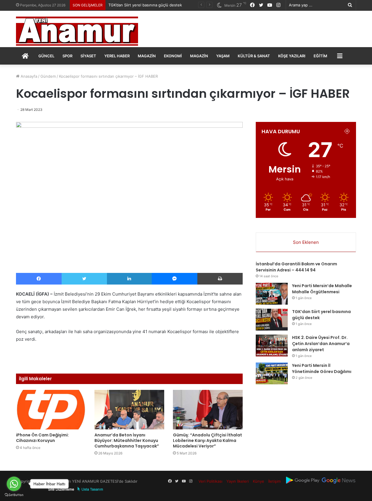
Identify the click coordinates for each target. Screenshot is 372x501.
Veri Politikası (210, 481)
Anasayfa (28, 76)
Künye (258, 481)
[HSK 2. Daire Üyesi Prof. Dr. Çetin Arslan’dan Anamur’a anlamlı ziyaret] (272, 345)
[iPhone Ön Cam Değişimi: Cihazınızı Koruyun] (51, 409)
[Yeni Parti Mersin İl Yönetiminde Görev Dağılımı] (272, 373)
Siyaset (88, 56)
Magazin (147, 56)
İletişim (274, 481)
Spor (67, 56)
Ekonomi (173, 56)
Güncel (46, 56)
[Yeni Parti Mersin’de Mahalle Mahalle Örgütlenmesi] (272, 294)
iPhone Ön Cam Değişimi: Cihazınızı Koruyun (42, 437)
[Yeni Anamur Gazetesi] (77, 31)
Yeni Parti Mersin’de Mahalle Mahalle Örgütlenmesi (322, 289)
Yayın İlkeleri (237, 481)
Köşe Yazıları (291, 56)
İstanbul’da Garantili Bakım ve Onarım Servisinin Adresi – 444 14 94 (296, 267)
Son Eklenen (306, 242)
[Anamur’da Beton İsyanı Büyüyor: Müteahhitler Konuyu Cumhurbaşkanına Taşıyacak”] (129, 409)
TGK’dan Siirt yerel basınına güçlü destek (145, 5)
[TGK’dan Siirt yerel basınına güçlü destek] (272, 320)
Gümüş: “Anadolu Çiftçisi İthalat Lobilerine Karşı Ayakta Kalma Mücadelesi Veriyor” (207, 440)
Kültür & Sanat (254, 56)
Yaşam (223, 56)
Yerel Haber (117, 56)
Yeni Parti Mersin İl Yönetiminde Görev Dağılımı (321, 368)
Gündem (48, 76)
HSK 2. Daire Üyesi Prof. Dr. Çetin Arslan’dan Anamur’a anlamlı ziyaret (321, 344)
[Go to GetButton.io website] (14, 495)
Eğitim (320, 56)
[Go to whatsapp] (14, 484)
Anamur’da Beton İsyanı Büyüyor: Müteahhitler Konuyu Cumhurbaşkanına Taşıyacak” (126, 440)
